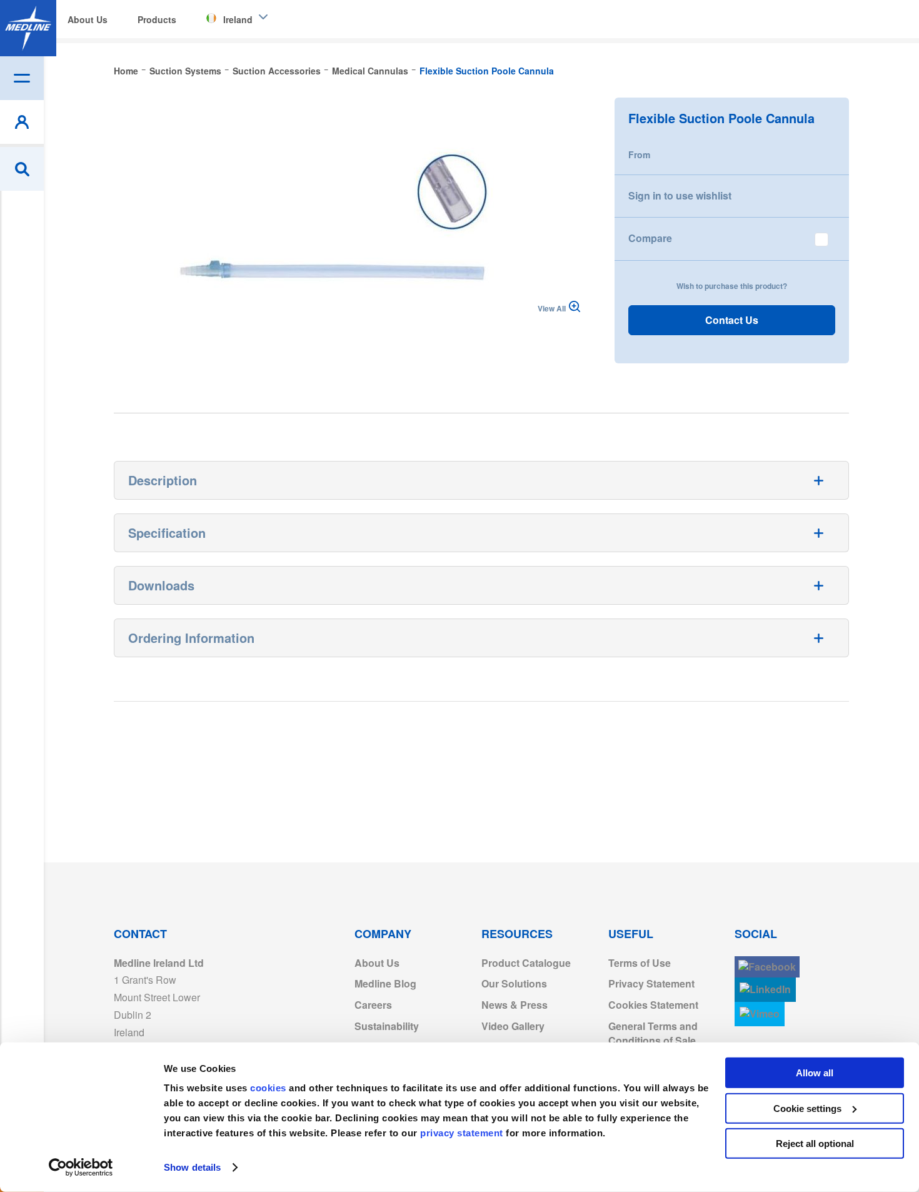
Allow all (814, 1073)
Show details (192, 1167)
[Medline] (28, 28)
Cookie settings (807, 1108)
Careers (373, 1005)
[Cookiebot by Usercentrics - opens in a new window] (81, 1167)
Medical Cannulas (370, 70)
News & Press (514, 1005)
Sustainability (386, 1026)
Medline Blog (385, 983)
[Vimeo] (760, 1014)
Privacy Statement (651, 983)
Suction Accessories (277, 70)
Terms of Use (639, 963)
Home (126, 70)
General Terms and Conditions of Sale (653, 1033)
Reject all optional (815, 1143)
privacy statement (461, 1133)
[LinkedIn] (765, 989)
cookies (269, 1088)
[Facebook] (767, 967)
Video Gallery (513, 1026)
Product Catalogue (526, 963)
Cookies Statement (653, 1005)
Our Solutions (514, 983)
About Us (376, 963)
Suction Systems (185, 70)
